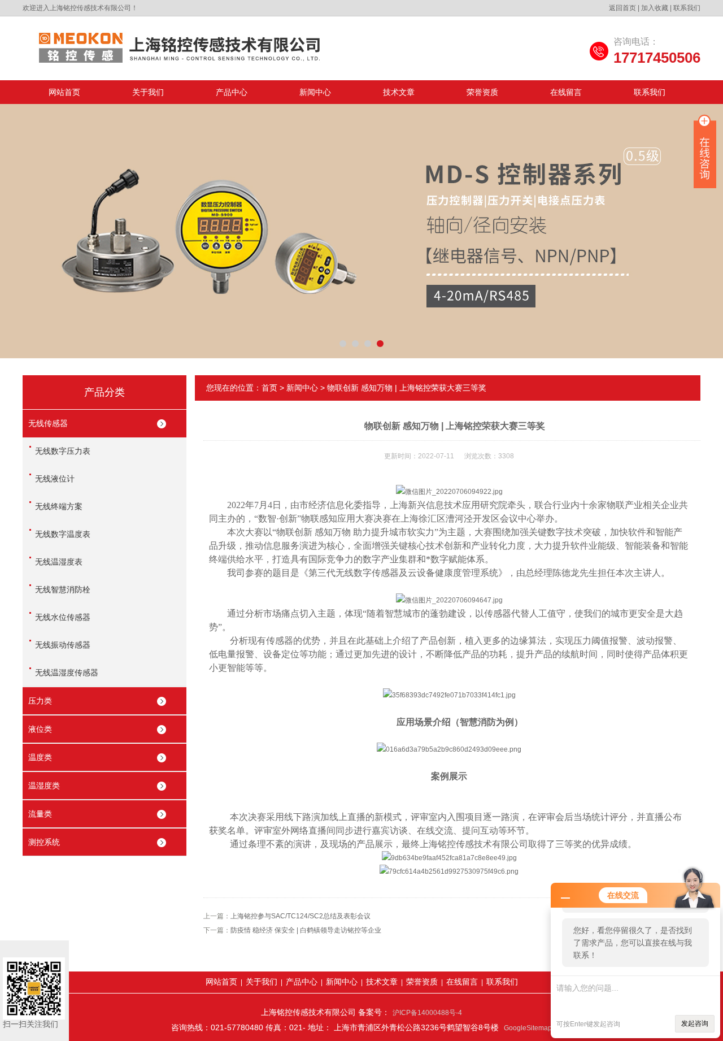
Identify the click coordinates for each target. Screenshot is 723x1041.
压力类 (40, 700)
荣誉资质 (482, 92)
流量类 (40, 813)
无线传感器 (48, 423)
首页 (269, 387)
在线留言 (566, 92)
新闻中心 (315, 92)
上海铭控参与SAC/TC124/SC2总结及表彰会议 (300, 916)
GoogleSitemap (528, 1028)
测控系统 (44, 842)
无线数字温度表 (62, 534)
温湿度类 (44, 785)
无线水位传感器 (62, 617)
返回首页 (622, 8)
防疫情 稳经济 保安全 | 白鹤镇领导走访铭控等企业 (305, 930)
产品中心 (231, 92)
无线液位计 (55, 478)
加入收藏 (654, 8)
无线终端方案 (58, 506)
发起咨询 (694, 1023)
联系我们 (686, 8)
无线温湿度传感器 (66, 672)
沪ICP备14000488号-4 (427, 1013)
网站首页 (64, 92)
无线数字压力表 (62, 451)
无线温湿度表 (58, 561)
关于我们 (148, 92)
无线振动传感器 (62, 644)
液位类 (40, 729)
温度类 (40, 757)
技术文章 (399, 92)
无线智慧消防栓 (62, 589)
